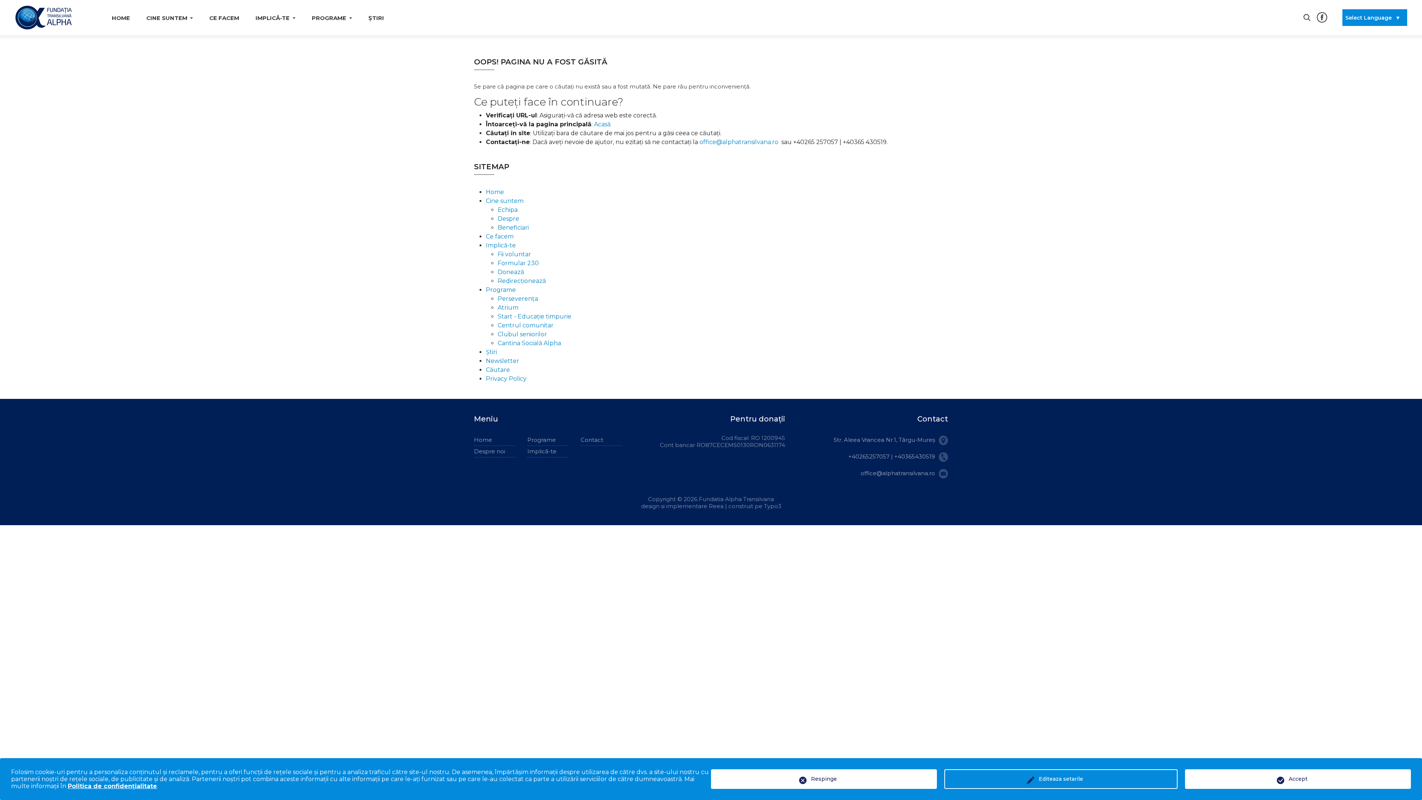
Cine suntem (505, 200)
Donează (511, 272)
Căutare (498, 369)
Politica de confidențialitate (112, 786)
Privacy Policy (506, 378)
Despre (508, 218)
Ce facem (224, 17)
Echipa (508, 209)
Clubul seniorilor (522, 334)
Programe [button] (329, 17)
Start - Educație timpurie (534, 316)
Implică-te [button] (273, 17)
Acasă (602, 124)
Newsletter (502, 360)
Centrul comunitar (526, 325)
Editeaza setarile (1061, 779)
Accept (1298, 779)
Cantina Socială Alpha (529, 343)
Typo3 (772, 506)
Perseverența (518, 298)
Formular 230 (518, 263)
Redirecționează (522, 280)
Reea (717, 506)
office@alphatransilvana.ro (739, 142)
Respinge (824, 779)
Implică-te (501, 245)
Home (121, 17)
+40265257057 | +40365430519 (891, 456)
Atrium (508, 307)
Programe (501, 289)
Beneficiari (513, 227)
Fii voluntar (514, 254)
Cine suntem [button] (166, 17)
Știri (376, 17)
